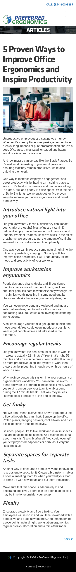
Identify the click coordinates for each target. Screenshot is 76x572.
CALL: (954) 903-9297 (59, 4)
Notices (30, 566)
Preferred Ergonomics (53, 557)
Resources (44, 566)
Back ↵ (68, 539)
